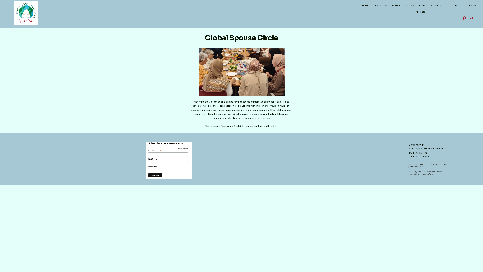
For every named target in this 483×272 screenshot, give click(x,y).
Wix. (431, 174)
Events (224, 126)
